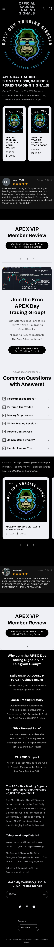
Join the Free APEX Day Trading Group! (27, 349)
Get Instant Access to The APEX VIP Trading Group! (27, 245)
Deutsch (25, 928)
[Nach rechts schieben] (33, 545)
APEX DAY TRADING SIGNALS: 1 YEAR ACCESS (39, 141)
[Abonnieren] (44, 894)
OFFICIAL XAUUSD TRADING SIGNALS (25, 939)
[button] (3, 8)
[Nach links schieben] (20, 545)
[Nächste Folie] (33, 259)
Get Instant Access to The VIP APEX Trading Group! (27, 632)
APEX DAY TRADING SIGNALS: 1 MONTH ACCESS (12, 142)
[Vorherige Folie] (20, 259)
